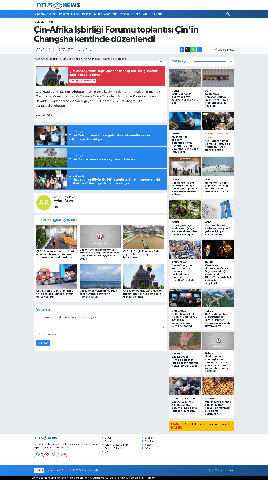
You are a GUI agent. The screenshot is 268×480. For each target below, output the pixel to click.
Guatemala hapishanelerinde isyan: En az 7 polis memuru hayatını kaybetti (216, 100)
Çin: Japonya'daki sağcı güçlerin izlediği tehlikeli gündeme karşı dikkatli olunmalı (143, 293)
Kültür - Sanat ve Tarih (116, 445)
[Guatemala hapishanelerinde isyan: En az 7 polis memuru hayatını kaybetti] (218, 78)
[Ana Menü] (232, 14)
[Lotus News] (57, 5)
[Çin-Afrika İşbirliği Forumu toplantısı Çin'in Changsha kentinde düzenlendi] (100, 59)
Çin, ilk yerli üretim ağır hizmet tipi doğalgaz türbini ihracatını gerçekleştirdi (55, 293)
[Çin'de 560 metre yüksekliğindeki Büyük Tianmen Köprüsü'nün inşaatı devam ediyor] (218, 298)
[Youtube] (64, 454)
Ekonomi (63, 14)
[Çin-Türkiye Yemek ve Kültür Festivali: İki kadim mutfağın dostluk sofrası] (218, 121)
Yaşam (124, 14)
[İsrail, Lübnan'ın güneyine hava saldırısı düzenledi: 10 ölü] (185, 78)
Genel (51, 14)
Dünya (75, 14)
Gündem (39, 14)
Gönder (43, 343)
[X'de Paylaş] (187, 49)
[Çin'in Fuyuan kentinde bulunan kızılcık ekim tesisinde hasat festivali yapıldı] (185, 341)
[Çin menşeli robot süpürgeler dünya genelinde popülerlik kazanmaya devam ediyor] (185, 166)
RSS (40, 470)
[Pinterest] (47, 454)
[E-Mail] (56, 207)
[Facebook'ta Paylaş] (182, 49)
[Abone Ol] (224, 50)
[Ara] (228, 14)
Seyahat (210, 399)
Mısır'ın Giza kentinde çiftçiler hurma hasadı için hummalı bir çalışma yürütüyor (218, 408)
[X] (42, 454)
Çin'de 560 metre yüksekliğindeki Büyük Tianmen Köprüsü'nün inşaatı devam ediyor (217, 320)
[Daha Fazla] (199, 49)
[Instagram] (53, 454)
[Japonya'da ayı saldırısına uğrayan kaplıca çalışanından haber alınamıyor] (185, 209)
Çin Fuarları (157, 14)
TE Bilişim (229, 470)
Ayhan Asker (63, 200)
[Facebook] (36, 454)
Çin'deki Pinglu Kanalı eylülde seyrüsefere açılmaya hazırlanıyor (141, 254)
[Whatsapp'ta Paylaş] (193, 49)
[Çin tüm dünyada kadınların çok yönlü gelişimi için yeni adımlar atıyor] (218, 209)
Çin (145, 14)
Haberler (39, 22)
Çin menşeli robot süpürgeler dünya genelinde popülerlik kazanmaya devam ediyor (184, 189)
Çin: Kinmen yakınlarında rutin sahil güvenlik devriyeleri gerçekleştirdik (98, 293)
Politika (87, 14)
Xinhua (136, 14)
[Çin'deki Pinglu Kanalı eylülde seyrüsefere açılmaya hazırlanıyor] (143, 237)
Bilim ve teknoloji (184, 399)
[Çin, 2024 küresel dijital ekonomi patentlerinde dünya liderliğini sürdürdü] (185, 386)
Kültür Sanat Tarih (105, 14)
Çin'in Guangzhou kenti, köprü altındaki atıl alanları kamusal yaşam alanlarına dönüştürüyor (56, 254)
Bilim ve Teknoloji (114, 448)
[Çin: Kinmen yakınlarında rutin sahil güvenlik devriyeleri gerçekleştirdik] (100, 276)
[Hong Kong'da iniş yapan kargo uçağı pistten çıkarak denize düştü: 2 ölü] (218, 166)
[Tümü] (230, 61)
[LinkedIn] (59, 454)
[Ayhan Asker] (43, 202)
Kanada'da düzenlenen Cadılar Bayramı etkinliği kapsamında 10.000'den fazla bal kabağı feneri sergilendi (218, 274)
